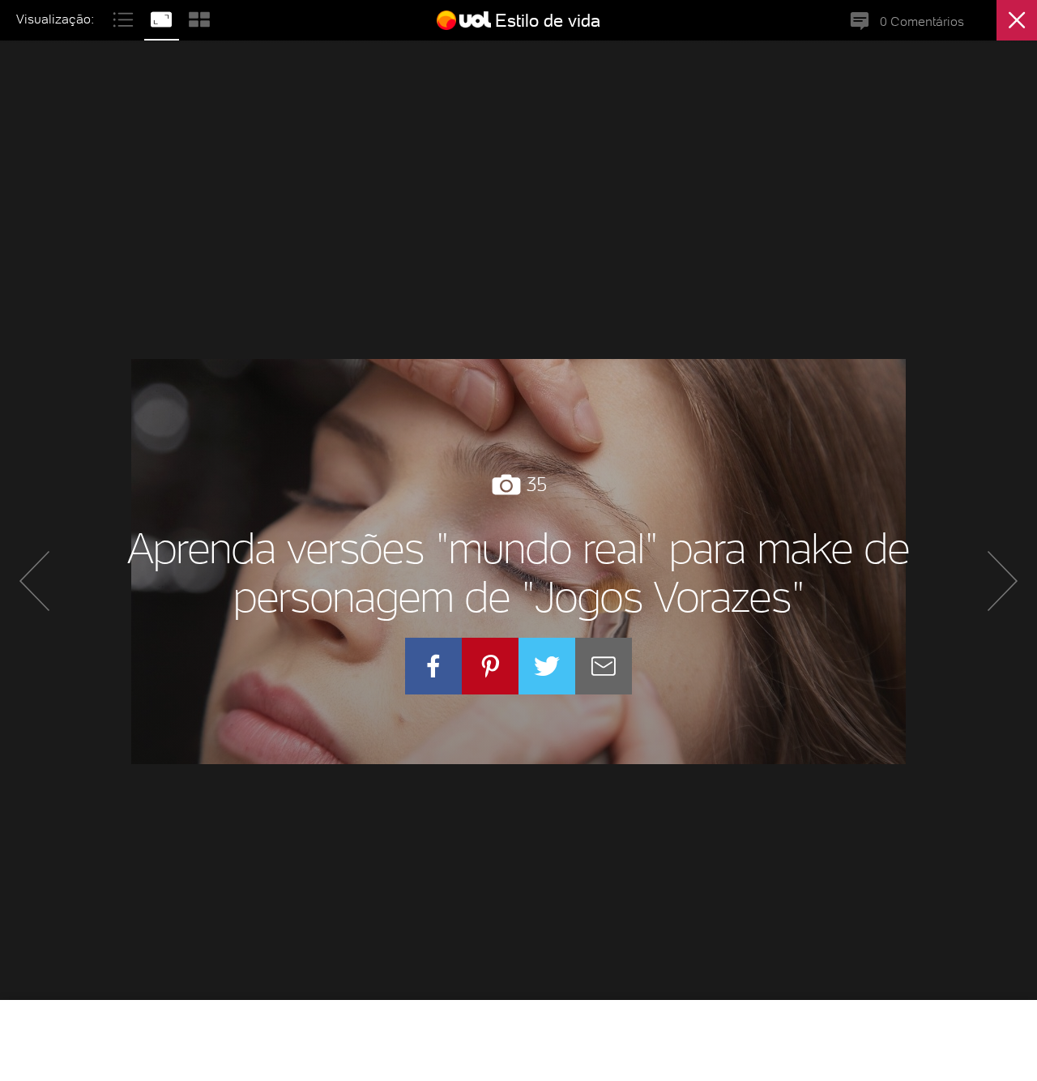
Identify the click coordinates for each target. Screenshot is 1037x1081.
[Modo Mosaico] (199, 17)
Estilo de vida (547, 20)
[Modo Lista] (125, 17)
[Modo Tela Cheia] (163, 17)
